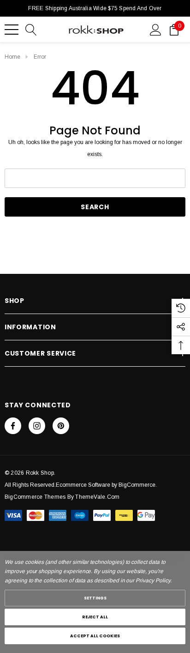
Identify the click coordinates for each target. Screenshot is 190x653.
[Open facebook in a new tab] (13, 425)
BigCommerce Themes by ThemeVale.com (62, 497)
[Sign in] (155, 29)
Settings (95, 598)
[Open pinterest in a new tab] (61, 425)
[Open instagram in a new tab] (37, 425)
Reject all (95, 617)
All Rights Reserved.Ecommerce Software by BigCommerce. (81, 485)
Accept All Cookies (95, 636)
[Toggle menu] (11, 29)
